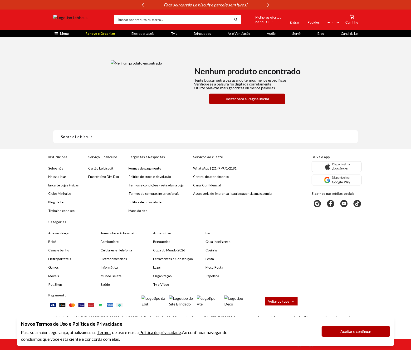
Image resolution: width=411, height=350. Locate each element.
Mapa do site (137, 211)
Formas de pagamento (144, 168)
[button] (263, 19)
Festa (210, 259)
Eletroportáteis (143, 33)
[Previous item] (143, 5)
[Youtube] (344, 203)
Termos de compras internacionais (153, 193)
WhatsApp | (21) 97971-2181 (215, 168)
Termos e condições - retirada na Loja (156, 185)
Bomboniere (110, 242)
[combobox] (172, 19)
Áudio (271, 33)
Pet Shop (55, 284)
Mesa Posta (214, 267)
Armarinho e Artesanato (119, 233)
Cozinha (211, 250)
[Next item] (268, 5)
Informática (109, 267)
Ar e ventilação (59, 233)
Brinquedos (202, 33)
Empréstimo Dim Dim (103, 177)
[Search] (236, 19)
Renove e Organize (100, 33)
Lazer (157, 267)
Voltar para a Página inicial (247, 98)
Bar (208, 233)
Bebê (52, 242)
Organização (162, 276)
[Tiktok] (357, 203)
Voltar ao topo (278, 301)
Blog (321, 33)
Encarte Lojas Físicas (63, 185)
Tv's (174, 33)
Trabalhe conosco (61, 211)
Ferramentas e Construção (173, 259)
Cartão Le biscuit (100, 168)
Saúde (105, 284)
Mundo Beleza (111, 276)
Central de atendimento (211, 177)
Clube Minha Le (59, 193)
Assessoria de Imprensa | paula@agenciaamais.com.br (233, 193)
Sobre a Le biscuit (76, 136)
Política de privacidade (160, 332)
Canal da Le (349, 33)
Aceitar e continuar (355, 331)
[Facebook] (330, 203)
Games (53, 267)
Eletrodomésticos (114, 259)
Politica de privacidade (144, 202)
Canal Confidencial (207, 185)
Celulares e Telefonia (116, 250)
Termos (104, 332)
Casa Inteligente (218, 242)
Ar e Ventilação (239, 33)
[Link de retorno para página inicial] (81, 19)
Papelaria (212, 276)
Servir (296, 33)
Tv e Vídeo (161, 284)
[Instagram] (317, 203)
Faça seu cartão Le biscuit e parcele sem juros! (205, 4)
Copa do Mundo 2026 (169, 250)
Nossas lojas (57, 177)
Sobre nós (55, 168)
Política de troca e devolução (149, 177)
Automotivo (162, 233)
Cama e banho (58, 250)
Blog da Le (56, 202)
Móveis (53, 276)
